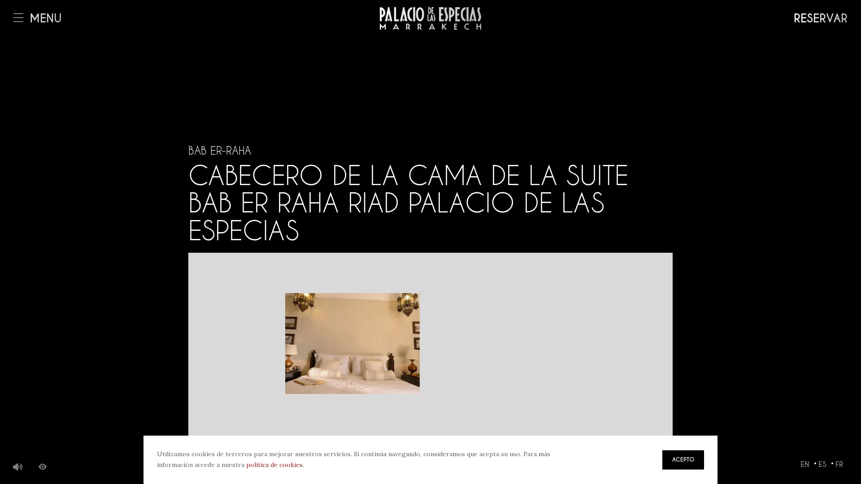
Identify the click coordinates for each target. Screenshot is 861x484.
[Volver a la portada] (430, 18)
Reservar (821, 18)
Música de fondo (18, 467)
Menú (46, 18)
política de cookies (274, 465)
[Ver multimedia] (43, 467)
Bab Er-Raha (219, 150)
